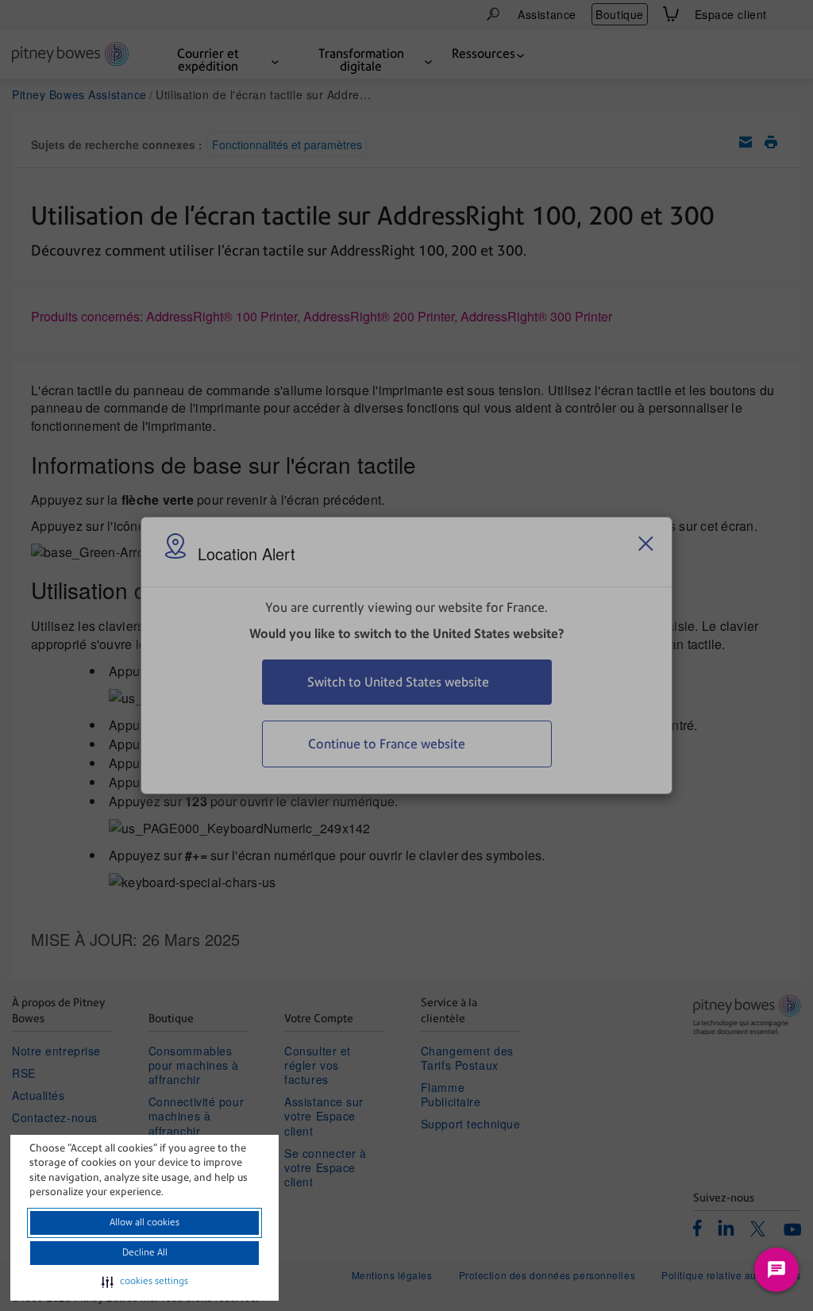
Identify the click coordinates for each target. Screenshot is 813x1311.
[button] (144, 1281)
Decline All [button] (145, 1252)
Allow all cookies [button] (144, 1222)
